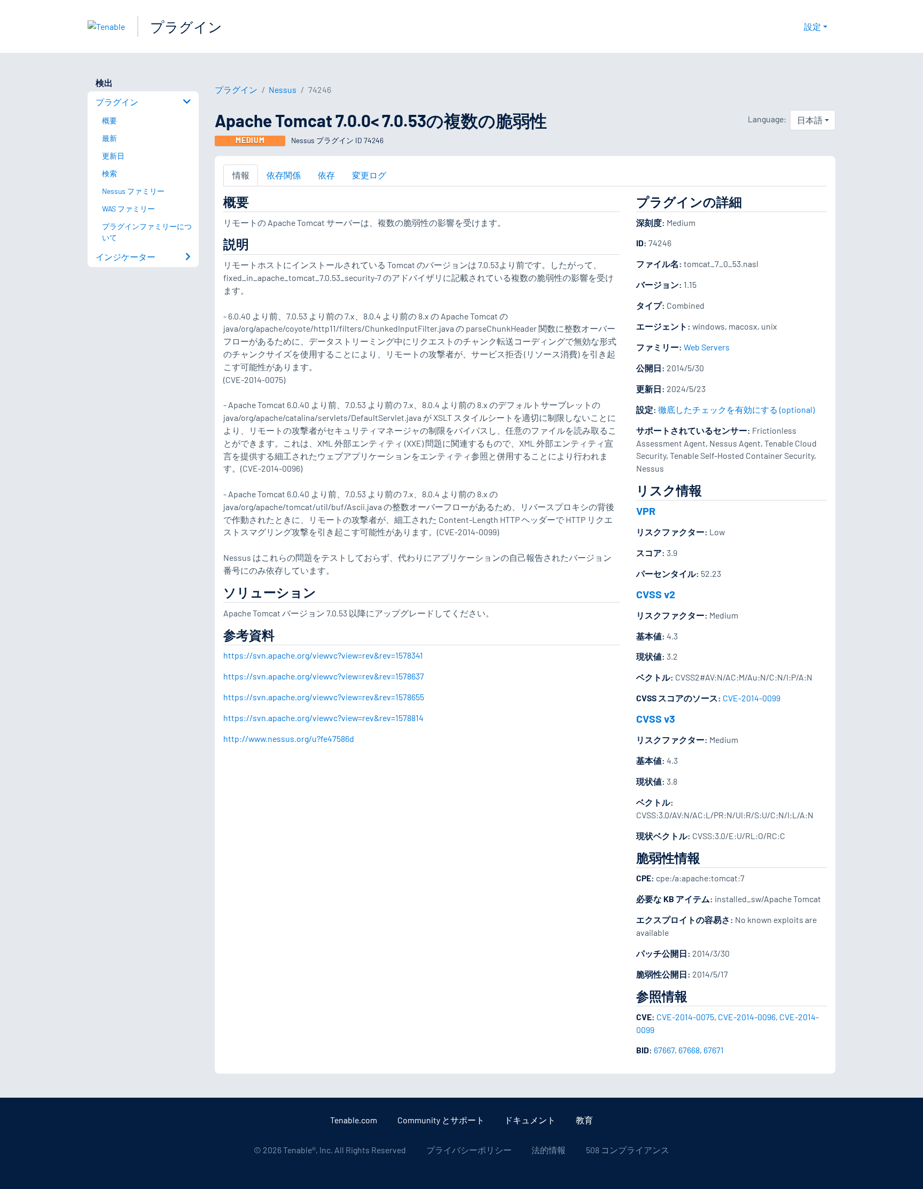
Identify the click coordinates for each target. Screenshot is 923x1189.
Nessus (282, 89)
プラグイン (186, 26)
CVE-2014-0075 (685, 1017)
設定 (812, 26)
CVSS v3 (655, 718)
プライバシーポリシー (469, 1150)
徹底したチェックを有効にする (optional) (736, 409)
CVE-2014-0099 (751, 698)
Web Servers (707, 347)
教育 (584, 1120)
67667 (664, 1050)
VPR (645, 510)
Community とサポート (440, 1120)
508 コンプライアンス (627, 1150)
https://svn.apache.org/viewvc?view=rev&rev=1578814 (323, 718)
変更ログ (369, 175)
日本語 (810, 120)
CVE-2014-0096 (747, 1017)
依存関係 (284, 175)
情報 (240, 175)
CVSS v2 (655, 594)
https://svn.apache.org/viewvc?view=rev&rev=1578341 (323, 655)
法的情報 (548, 1150)
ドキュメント (530, 1120)
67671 (713, 1050)
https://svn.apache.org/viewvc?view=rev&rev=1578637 (323, 676)
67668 (689, 1050)
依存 (326, 175)
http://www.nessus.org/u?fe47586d (288, 738)
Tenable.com (353, 1120)
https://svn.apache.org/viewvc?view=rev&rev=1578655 (323, 697)
